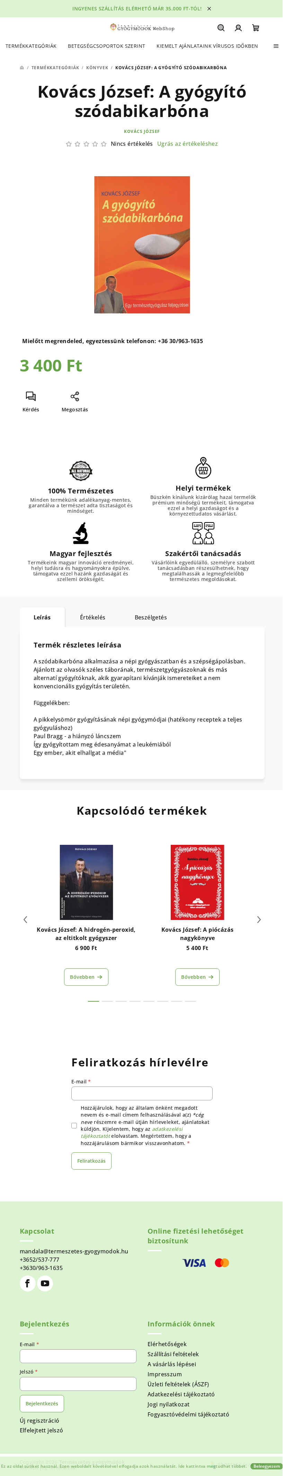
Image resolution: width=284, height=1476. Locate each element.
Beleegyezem (267, 1466)
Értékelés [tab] (93, 617)
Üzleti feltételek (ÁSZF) (178, 1384)
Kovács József (142, 131)
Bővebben (82, 977)
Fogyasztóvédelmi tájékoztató (188, 1414)
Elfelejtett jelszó (41, 1430)
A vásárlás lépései (172, 1364)
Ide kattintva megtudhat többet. (212, 1466)
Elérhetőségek (167, 1344)
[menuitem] (31, 46)
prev (25, 919)
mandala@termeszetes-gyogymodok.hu (74, 1251)
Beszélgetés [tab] (151, 617)
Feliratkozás (91, 1160)
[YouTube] (45, 1283)
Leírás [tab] (42, 617)
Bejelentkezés (42, 1403)
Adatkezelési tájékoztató (181, 1394)
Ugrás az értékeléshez (187, 143)
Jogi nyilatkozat (168, 1404)
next (259, 919)
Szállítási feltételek (173, 1354)
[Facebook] (28, 1283)
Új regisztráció (40, 1420)
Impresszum (165, 1374)
